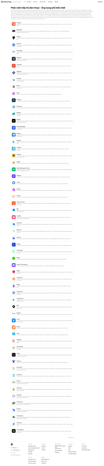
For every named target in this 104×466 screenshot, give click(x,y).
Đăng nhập (100, 1)
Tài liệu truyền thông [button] (86, 449)
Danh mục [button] (44, 449)
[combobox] (17, 450)
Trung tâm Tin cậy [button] (31, 459)
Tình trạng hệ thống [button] (72, 453)
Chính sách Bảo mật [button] (32, 461)
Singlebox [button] (30, 453)
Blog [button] (69, 449)
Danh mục (35, 1)
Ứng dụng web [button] (31, 449)
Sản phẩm (29, 1)
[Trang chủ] (6, 2)
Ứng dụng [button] (44, 446)
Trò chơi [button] (43, 447)
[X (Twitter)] (11, 447)
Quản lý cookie (13, 452)
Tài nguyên (50, 1)
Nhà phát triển (42, 1)
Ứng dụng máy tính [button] (32, 446)
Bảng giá (56, 1)
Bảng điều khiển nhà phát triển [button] (60, 446)
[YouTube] (15, 447)
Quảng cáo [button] (57, 452)
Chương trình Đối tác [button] (72, 451)
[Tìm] (25, 2)
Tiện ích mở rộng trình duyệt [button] (33, 447)
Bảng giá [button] (70, 446)
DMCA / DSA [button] (44, 461)
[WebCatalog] (12, 444)
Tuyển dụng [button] (84, 447)
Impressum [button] (44, 463)
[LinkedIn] (13, 447)
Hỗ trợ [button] (69, 447)
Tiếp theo (70, 437)
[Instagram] (17, 447)
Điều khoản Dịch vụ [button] (45, 459)
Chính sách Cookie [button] (32, 463)
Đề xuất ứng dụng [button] (58, 450)
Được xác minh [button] (58, 448)
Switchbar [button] (30, 451)
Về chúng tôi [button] (84, 446)
